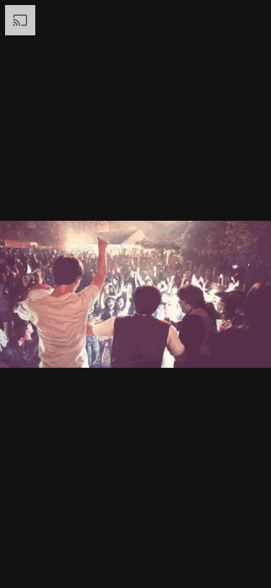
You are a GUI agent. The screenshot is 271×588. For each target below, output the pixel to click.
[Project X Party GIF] (135, 294)
